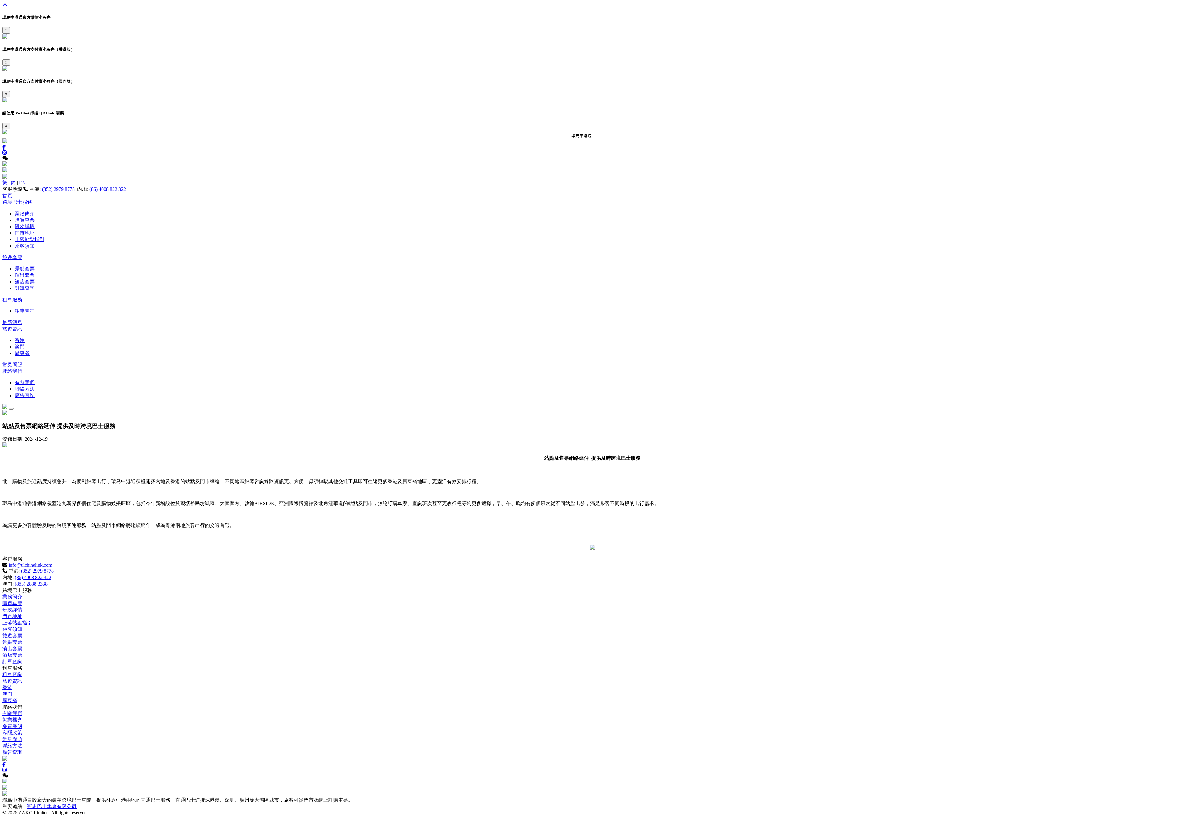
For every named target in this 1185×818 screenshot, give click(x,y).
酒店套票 (25, 281)
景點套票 (25, 268)
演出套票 (25, 275)
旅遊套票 (12, 257)
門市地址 (25, 233)
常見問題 (12, 364)
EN (22, 182)
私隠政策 (12, 732)
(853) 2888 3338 (31, 583)
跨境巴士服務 (17, 202)
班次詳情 (25, 226)
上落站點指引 (29, 239)
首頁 (7, 195)
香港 (20, 340)
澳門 (20, 346)
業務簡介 (25, 213)
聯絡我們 (12, 371)
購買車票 (25, 220)
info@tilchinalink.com (30, 565)
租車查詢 (25, 311)
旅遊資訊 (12, 328)
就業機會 (12, 719)
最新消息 (12, 322)
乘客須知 (25, 246)
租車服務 (12, 299)
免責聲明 (12, 726)
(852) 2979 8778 (58, 189)
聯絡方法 (25, 389)
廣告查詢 (25, 395)
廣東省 (22, 353)
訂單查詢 (25, 288)
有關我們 (25, 382)
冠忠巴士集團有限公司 (52, 806)
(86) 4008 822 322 (107, 189)
